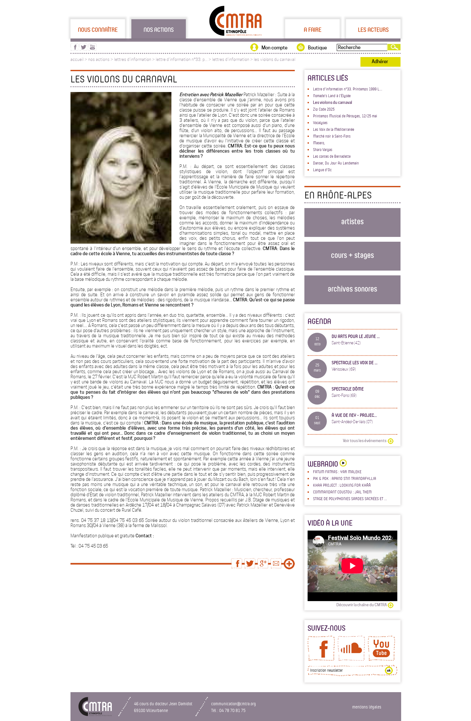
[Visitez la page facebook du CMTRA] (74, 49)
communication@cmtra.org (233, 703)
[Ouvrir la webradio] (342, 463)
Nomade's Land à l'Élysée (332, 95)
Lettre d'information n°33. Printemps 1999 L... (347, 88)
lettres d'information (132, 59)
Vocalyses (320, 122)
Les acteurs (373, 29)
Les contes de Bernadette (332, 156)
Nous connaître (98, 29)
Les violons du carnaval (332, 102)
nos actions (99, 59)
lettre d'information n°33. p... (182, 59)
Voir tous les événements (364, 440)
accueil (77, 59)
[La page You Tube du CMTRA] (381, 659)
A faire (312, 29)
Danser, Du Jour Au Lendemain (336, 162)
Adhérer (380, 61)
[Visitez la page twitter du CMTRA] (83, 49)
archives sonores (352, 288)
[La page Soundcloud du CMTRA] (351, 659)
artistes (352, 221)
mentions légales (366, 707)
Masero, (319, 142)
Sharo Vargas (322, 149)
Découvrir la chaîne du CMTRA (361, 604)
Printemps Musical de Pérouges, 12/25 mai (345, 115)
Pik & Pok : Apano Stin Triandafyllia (344, 478)
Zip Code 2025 (324, 109)
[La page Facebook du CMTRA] (321, 659)
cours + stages (352, 255)
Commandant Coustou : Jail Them (342, 491)
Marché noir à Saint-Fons (332, 135)
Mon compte (274, 48)
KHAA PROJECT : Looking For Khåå (342, 485)
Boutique (317, 48)
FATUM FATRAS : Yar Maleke (337, 471)
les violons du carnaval (274, 59)
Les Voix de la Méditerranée (333, 129)
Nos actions (159, 29)
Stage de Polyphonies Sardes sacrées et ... (350, 498)
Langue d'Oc (322, 169)
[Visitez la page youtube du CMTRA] (92, 49)
